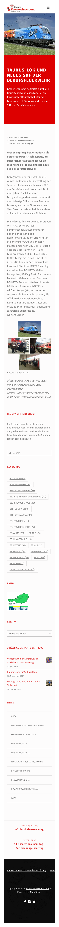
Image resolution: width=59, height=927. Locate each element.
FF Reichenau (19, 557)
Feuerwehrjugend (22, 527)
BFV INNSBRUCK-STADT (37, 888)
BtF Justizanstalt (21, 515)
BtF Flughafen (19, 509)
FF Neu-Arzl (39, 551)
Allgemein (17, 478)
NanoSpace (36, 892)
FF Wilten (17, 563)
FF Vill (39, 557)
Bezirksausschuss (22, 503)
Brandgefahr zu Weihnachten (22, 672)
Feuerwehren (20, 521)
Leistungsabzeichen (22, 569)
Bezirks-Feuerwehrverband (28, 496)
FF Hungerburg (21, 539)
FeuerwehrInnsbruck (26, 141)
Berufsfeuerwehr (22, 490)
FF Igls (36, 545)
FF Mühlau (17, 551)
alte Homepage (27, 144)
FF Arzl (35, 533)
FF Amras (17, 533)
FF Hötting (18, 545)
